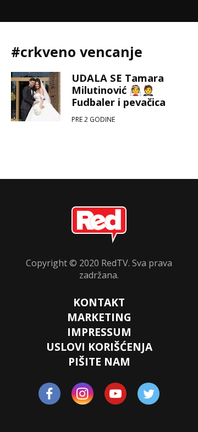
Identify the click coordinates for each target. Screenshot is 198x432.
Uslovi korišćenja (99, 346)
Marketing (99, 317)
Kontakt (99, 302)
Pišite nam (99, 361)
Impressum (99, 331)
